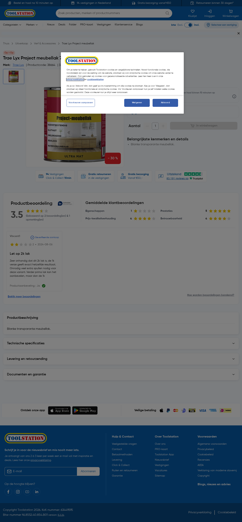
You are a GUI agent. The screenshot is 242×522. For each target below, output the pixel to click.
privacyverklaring (75, 79)
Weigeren (137, 103)
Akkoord (165, 103)
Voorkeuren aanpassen (81, 103)
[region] (122, 83)
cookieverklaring (95, 79)
